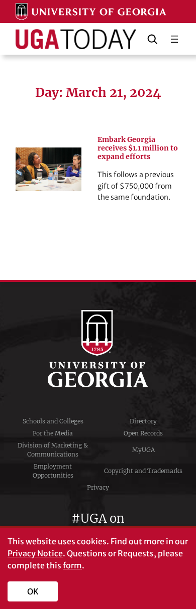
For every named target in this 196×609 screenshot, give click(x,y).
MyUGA (143, 449)
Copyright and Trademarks (143, 471)
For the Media (53, 433)
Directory (143, 421)
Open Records (143, 433)
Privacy (98, 487)
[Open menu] (174, 39)
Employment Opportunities (53, 471)
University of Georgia (98, 348)
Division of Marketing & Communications (53, 449)
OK (33, 591)
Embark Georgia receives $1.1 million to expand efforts (137, 148)
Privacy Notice (35, 553)
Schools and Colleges (53, 421)
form (72, 565)
